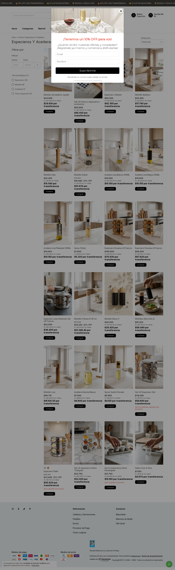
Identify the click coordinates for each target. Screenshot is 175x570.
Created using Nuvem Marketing (87, 81)
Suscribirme (87, 70)
